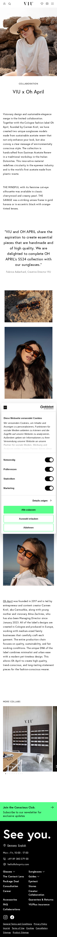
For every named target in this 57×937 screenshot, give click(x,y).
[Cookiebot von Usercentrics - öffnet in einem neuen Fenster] (41, 407)
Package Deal (11, 881)
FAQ (5, 904)
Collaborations (11, 909)
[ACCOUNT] (4, 3)
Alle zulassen (28, 509)
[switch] (49, 469)
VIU (28, 3)
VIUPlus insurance (39, 904)
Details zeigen (40, 500)
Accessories (10, 899)
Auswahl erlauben (28, 518)
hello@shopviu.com (18, 864)
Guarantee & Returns (41, 899)
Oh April (8, 601)
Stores (32, 886)
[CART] (47, 3)
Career (7, 891)
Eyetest (33, 881)
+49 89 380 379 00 (18, 858)
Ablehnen (28, 527)
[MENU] (52, 3)
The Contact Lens (13, 876)
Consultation (10, 886)
